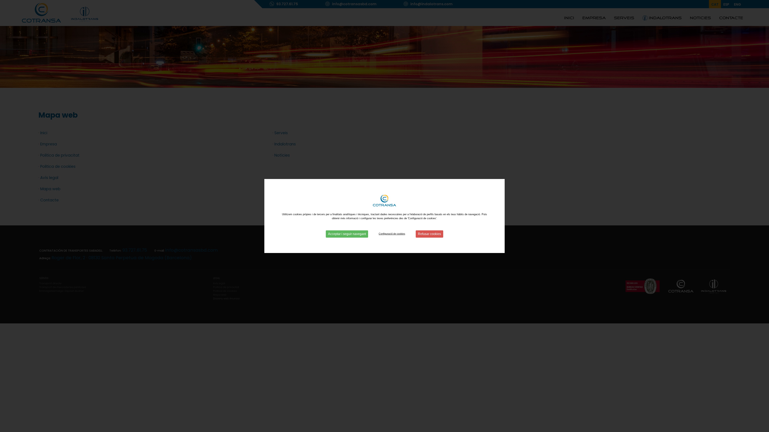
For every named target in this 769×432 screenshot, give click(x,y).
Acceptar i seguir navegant (347, 234)
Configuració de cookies (392, 233)
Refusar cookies (429, 234)
